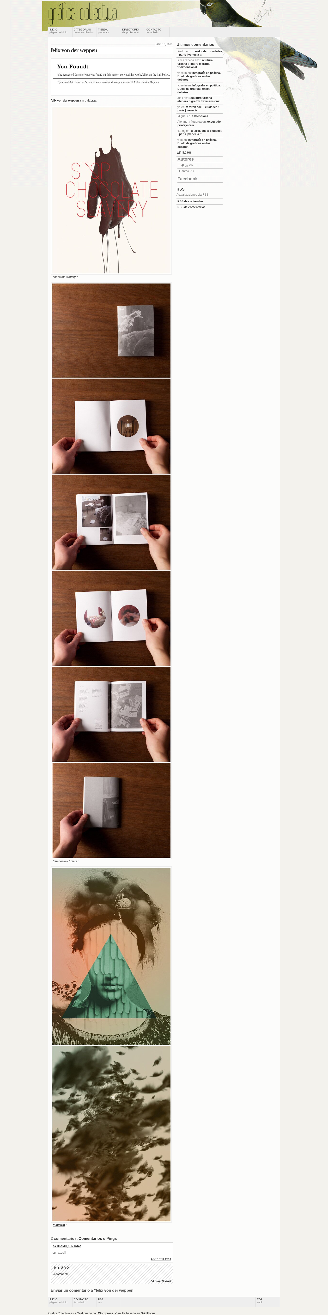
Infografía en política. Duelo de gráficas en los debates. (199, 76)
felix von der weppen (74, 50)
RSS (100, 1301)
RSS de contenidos (190, 201)
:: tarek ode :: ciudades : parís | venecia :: (199, 53)
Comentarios (90, 1239)
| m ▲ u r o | (61, 1267)
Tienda (104, 31)
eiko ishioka (200, 116)
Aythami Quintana (67, 1246)
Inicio (58, 31)
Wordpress (105, 1313)
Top (260, 1301)
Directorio (130, 31)
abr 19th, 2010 (161, 1259)
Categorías (84, 31)
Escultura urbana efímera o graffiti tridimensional (195, 64)
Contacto (153, 31)
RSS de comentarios (191, 207)
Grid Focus (148, 1313)
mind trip (59, 1225)
